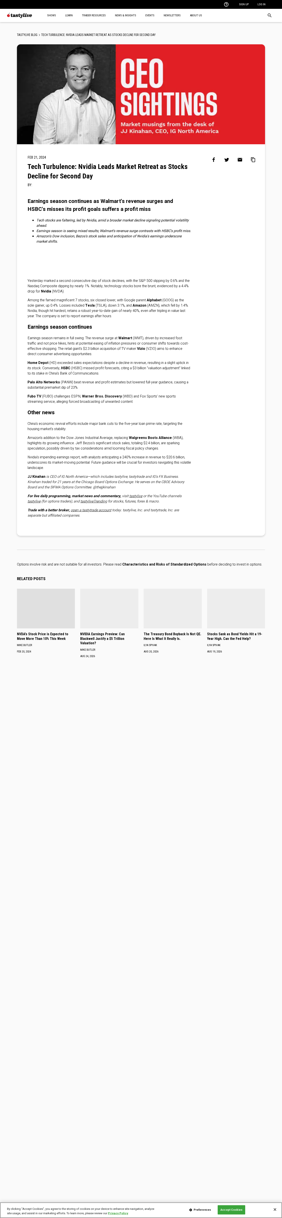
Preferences (202, 1210)
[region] (141, 1210)
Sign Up (244, 4)
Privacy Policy (118, 1213)
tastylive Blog (27, 35)
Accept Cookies (231, 1210)
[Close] (275, 1209)
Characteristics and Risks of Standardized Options (164, 564)
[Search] (269, 15)
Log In (261, 4)
